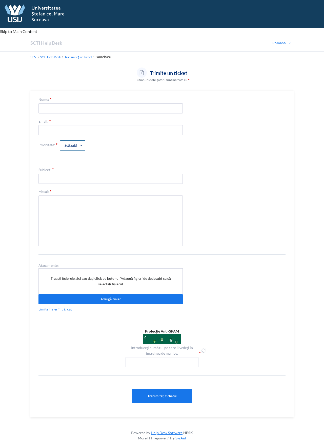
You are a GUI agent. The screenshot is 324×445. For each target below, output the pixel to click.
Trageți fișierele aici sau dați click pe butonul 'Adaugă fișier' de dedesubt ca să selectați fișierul (111, 281)
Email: (43, 121)
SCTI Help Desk (46, 43)
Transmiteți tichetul (162, 396)
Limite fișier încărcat (55, 309)
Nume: (43, 99)
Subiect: (44, 170)
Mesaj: (43, 191)
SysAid (180, 438)
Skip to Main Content (18, 31)
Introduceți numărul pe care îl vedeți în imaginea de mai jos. (162, 350)
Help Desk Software (167, 433)
